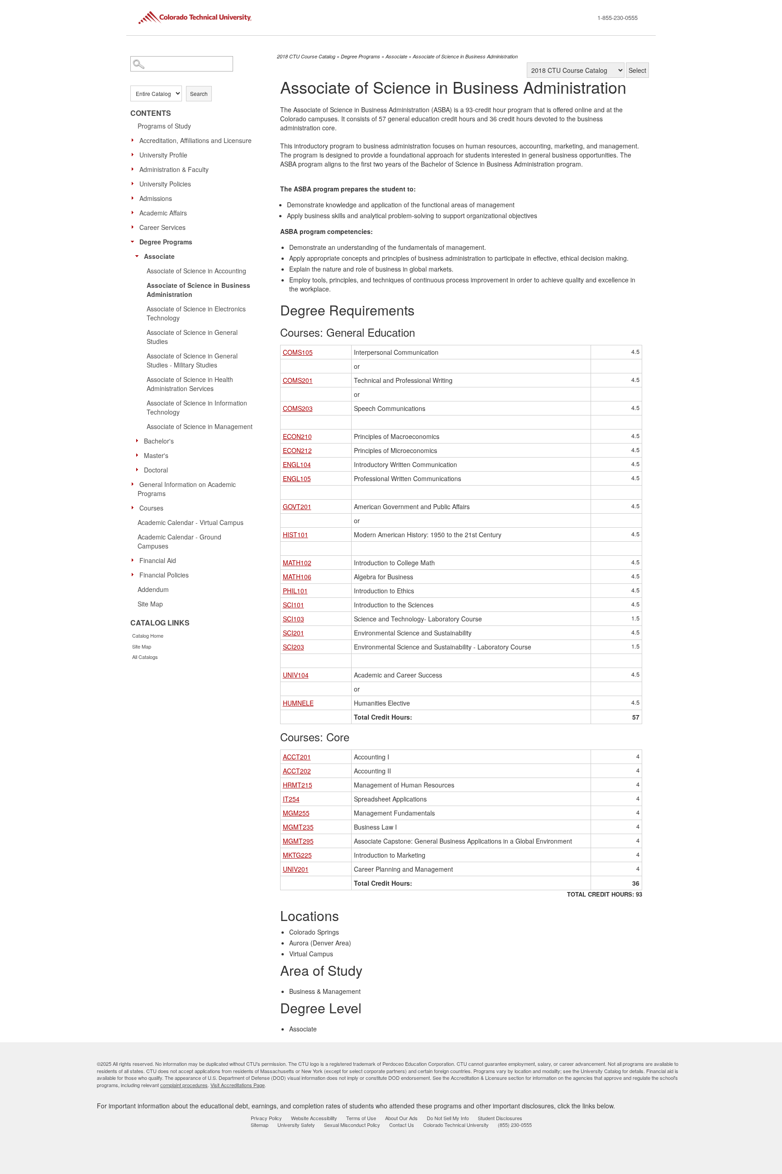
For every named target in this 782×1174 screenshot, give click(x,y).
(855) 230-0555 (515, 1124)
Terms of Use (361, 1118)
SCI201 (293, 632)
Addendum (153, 589)
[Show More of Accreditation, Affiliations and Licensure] (134, 139)
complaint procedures (184, 1084)
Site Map (150, 603)
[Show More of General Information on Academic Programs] (134, 483)
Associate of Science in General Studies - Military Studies (192, 360)
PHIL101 (295, 590)
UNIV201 (296, 868)
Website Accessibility (314, 1118)
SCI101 (293, 604)
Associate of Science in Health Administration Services (190, 384)
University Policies (165, 183)
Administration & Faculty (174, 169)
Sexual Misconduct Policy (352, 1124)
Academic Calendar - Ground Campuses (179, 541)
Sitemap (259, 1124)
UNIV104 (296, 674)
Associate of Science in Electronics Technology (196, 313)
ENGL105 (297, 478)
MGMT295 (298, 840)
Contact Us (401, 1124)
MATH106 (297, 576)
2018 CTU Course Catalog (306, 56)
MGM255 (296, 812)
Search (199, 93)
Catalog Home (147, 635)
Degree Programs (165, 241)
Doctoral (156, 469)
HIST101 (295, 534)
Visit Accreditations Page (237, 1084)
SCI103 (293, 618)
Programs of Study (164, 125)
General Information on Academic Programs (187, 489)
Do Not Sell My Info (448, 1118)
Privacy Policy (266, 1118)
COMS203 (298, 408)
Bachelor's (159, 440)
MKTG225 (297, 854)
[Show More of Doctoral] (139, 469)
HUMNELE (298, 702)
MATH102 (297, 562)
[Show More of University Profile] (134, 154)
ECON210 (297, 436)
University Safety (296, 1124)
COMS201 (298, 380)
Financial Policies (164, 574)
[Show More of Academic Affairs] (134, 212)
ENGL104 (297, 464)
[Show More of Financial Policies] (134, 574)
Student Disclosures (500, 1118)
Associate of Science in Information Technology (197, 407)
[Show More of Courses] (134, 507)
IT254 (291, 798)
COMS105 (298, 352)
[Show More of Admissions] (134, 197)
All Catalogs (145, 656)
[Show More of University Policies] (134, 183)
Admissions (155, 198)
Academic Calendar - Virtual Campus (190, 522)
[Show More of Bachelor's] (139, 440)
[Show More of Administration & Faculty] (134, 168)
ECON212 (297, 450)
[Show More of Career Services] (134, 226)
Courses (151, 507)
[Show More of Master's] (139, 454)
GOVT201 (297, 506)
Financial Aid (157, 560)
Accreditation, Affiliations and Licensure (195, 140)
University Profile (163, 154)
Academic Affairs (163, 212)
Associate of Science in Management (200, 426)
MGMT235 (298, 826)
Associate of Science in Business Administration (198, 290)
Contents (150, 113)
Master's (156, 455)
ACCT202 (297, 770)
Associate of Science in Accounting (196, 270)
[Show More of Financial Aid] (134, 559)
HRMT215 (297, 784)
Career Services (162, 227)
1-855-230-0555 (617, 17)
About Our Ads (401, 1118)
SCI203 (293, 646)
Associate (159, 256)
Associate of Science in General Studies (192, 337)
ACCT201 (297, 756)
